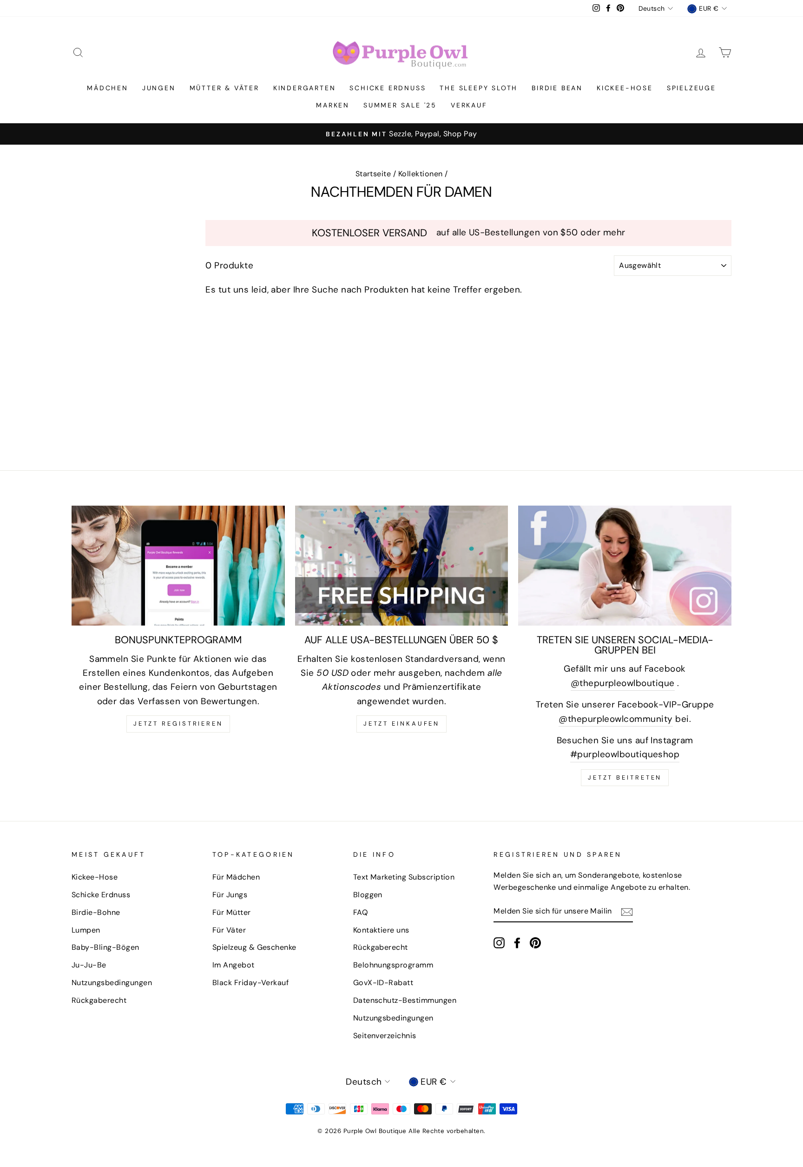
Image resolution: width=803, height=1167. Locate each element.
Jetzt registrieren (178, 723)
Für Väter (229, 930)
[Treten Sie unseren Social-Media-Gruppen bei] (624, 566)
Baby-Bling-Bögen (105, 947)
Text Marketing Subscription (404, 877)
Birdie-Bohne (96, 912)
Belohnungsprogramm (393, 965)
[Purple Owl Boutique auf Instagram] (499, 942)
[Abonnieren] (627, 911)
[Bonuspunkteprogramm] (178, 566)
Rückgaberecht (99, 1000)
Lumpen (86, 930)
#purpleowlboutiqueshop (624, 754)
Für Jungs (229, 895)
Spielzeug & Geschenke (254, 947)
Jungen (159, 88)
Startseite (373, 174)
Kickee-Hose (625, 88)
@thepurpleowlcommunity (615, 719)
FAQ (360, 912)
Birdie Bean (557, 88)
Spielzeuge (691, 88)
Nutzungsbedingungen (112, 982)
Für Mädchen (236, 877)
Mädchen (107, 88)
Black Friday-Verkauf (250, 982)
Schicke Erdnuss (387, 88)
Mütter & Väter (224, 88)
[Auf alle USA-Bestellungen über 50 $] (401, 566)
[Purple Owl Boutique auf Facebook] (517, 942)
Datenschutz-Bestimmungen (404, 1000)
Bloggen (367, 895)
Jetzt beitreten (625, 777)
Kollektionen (420, 174)
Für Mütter (231, 912)
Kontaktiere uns (381, 930)
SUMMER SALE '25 (400, 105)
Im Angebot (233, 965)
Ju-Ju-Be (89, 965)
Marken (332, 105)
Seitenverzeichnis (384, 1035)
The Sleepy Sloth (479, 88)
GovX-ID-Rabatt (383, 982)
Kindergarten (304, 88)
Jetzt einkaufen (401, 723)
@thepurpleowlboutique (623, 683)
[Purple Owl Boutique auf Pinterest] (535, 942)
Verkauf (469, 105)
